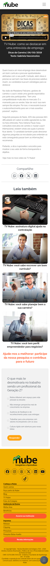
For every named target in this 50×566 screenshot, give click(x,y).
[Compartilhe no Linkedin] (36, 176)
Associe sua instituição (25, 516)
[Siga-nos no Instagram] (14, 472)
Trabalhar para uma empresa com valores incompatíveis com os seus (23, 420)
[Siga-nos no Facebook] (7, 472)
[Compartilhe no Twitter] (28, 176)
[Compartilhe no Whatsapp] (14, 176)
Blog (5, 494)
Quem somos (8, 487)
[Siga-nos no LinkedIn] (36, 472)
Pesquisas (7, 531)
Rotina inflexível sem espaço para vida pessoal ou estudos (25, 398)
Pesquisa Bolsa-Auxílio (12, 534)
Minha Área (7, 507)
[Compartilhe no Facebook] (21, 176)
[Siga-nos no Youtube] (43, 472)
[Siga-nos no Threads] (21, 472)
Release (6, 524)
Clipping (6, 527)
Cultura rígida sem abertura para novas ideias (25, 428)
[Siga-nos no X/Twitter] (28, 472)
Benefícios (7, 511)
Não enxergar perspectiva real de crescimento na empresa (23, 406)
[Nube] (10, 4)
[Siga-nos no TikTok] (25, 479)
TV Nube (7, 498)
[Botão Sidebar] (44, 4)
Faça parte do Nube (11, 490)
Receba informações (25, 540)
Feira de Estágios (10, 501)
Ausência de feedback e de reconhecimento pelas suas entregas (24, 413)
